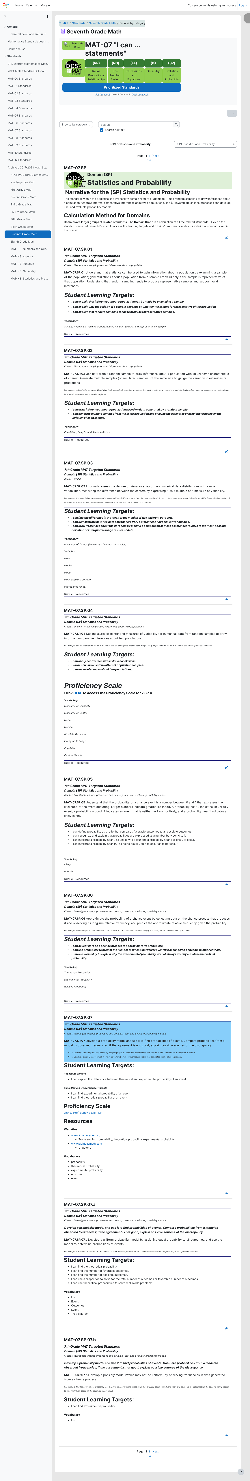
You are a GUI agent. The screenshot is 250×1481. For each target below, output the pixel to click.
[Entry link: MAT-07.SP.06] (227, 1006)
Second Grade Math (23, 197)
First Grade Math (21, 189)
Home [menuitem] (19, 5)
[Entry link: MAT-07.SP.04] (227, 767)
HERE (77, 693)
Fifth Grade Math (21, 219)
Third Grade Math (22, 204)
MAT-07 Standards (20, 130)
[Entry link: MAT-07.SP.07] (227, 1193)
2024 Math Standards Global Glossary (28, 71)
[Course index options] (47, 16)
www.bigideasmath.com (86, 1143)
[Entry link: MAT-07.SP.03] (227, 599)
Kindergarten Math (23, 182)
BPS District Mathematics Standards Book (28, 63)
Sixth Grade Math (22, 226)
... (233, 113)
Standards (14, 56)
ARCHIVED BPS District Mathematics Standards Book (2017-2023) (30, 175)
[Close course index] (5, 16)
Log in (243, 5)
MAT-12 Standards (19, 160)
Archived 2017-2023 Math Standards (28, 167)
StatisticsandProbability (172, 75)
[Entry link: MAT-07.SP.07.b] (227, 1435)
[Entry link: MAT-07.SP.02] (227, 451)
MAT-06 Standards (20, 123)
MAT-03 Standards (20, 100)
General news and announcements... (30, 34)
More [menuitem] (44, 5)
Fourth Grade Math (23, 212)
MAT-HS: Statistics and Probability (30, 278)
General (12, 26)
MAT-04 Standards (20, 108)
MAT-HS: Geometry (23, 271)
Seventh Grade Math (24, 234)
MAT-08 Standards (20, 138)
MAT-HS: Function (22, 263)
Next (155, 156)
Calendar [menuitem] (32, 5)
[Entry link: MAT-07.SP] (227, 238)
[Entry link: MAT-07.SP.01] (227, 339)
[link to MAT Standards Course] (73, 68)
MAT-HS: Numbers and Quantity (30, 249)
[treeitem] (26, 38)
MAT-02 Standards (20, 93)
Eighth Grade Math (23, 241)
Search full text (114, 130)
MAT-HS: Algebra (22, 256)
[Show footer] (241, 1472)
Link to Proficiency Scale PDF (83, 1112)
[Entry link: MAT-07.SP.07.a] (227, 1328)
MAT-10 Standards (19, 152)
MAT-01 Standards (19, 86)
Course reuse (16, 49)
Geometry (153, 71)
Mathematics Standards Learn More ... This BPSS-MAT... (28, 41)
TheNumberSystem (115, 75)
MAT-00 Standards (20, 78)
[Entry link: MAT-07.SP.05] (227, 884)
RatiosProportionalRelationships (96, 75)
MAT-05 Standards (20, 115)
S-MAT (63, 23)
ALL (149, 160)
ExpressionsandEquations (134, 75)
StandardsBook (77, 45)
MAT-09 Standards (20, 145)
